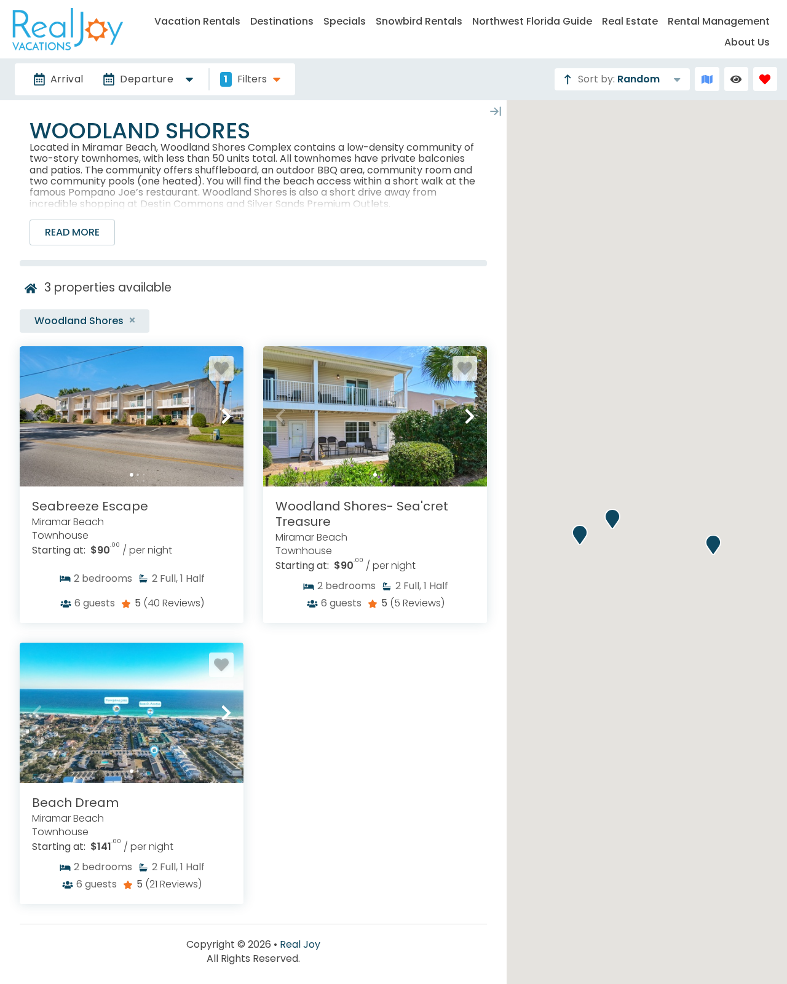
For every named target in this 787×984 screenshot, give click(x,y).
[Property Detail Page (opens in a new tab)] (131, 416)
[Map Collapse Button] (495, 111)
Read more (72, 232)
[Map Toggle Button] (707, 79)
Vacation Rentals (197, 21)
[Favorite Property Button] (221, 368)
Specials (344, 21)
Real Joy (300, 944)
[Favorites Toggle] (765, 79)
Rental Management (719, 21)
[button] (37, 416)
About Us (747, 42)
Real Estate (630, 21)
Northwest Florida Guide (532, 21)
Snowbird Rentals (419, 21)
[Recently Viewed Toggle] (736, 79)
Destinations (282, 21)
